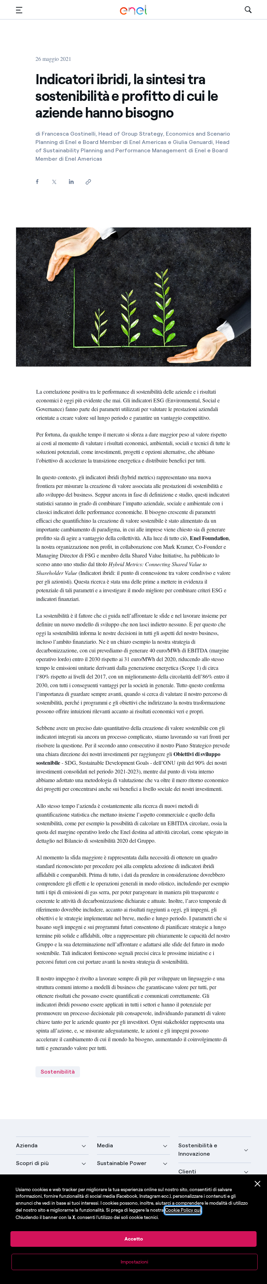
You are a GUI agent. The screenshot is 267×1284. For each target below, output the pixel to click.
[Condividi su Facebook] (37, 181)
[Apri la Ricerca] (248, 10)
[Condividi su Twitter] (54, 182)
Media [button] (105, 1145)
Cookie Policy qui (183, 1210)
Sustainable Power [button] (121, 1163)
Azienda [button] (27, 1145)
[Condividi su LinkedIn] (71, 181)
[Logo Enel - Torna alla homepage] (133, 10)
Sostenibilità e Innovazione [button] (197, 1149)
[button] (19, 10)
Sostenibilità (58, 1071)
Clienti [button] (187, 1171)
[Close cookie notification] (257, 1184)
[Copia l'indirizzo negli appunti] (88, 182)
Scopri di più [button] (32, 1163)
